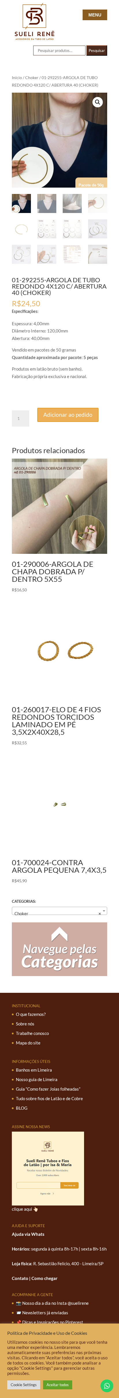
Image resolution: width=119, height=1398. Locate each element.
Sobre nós (25, 1023)
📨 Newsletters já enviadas (42, 1312)
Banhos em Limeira (34, 1069)
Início (17, 77)
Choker (31, 77)
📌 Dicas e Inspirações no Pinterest (49, 1322)
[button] (97, 102)
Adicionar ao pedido (67, 414)
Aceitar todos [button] (58, 1384)
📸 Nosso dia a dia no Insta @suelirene (52, 1303)
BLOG (21, 1108)
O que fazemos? (31, 1014)
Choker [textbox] (57, 913)
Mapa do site (28, 1042)
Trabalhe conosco (32, 1033)
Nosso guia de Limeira (36, 1079)
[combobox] (59, 911)
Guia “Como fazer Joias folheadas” (48, 1089)
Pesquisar (97, 50)
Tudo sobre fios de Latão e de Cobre (49, 1098)
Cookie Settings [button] (24, 1384)
